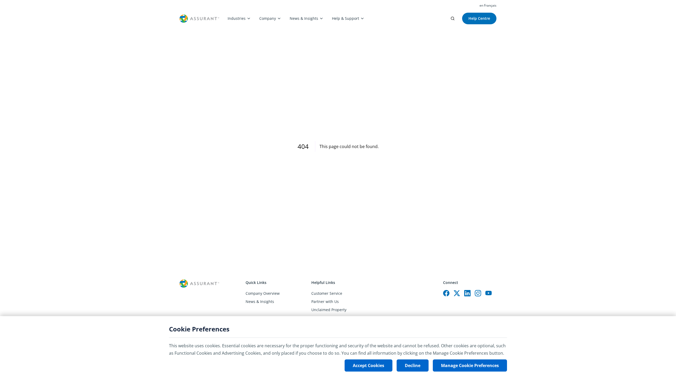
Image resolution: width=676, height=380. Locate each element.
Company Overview (263, 293)
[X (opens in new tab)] (457, 293)
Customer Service (326, 293)
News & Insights (304, 18)
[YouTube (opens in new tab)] (488, 293)
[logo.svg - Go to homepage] (199, 19)
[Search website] (452, 18)
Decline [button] (412, 365)
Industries (237, 18)
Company (267, 18)
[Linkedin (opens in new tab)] (467, 293)
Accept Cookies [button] (368, 365)
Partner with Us (325, 301)
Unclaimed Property (328, 309)
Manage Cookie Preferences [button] (470, 365)
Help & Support (345, 18)
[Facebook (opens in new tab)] (446, 293)
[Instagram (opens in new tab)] (478, 293)
